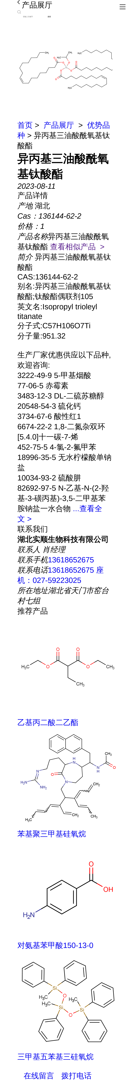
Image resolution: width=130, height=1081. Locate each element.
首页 (25, 125)
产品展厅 (59, 125)
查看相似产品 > (77, 246)
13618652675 (71, 560)
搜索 (49, 17)
